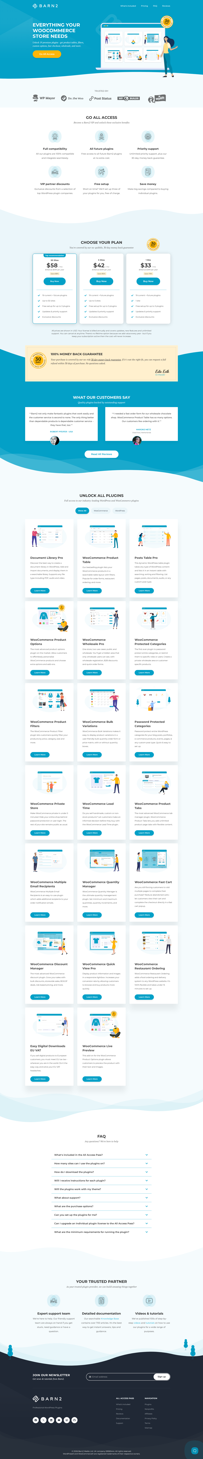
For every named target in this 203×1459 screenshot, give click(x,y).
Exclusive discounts (51, 317)
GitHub (74, 1420)
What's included (128, 6)
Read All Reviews (101, 454)
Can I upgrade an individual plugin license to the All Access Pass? (94, 1223)
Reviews (166, 6)
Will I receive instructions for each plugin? (80, 1180)
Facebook (36, 1420)
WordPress (120, 511)
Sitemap (148, 1428)
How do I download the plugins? (74, 1172)
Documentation (123, 1418)
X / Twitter (43, 1420)
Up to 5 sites (95, 301)
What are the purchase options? (73, 1206)
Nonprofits (149, 1409)
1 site (138, 301)
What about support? (67, 1197)
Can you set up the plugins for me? (75, 1214)
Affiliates (148, 1414)
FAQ (155, 6)
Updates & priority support (54, 311)
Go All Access (47, 54)
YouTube (59, 1420)
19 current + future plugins (54, 295)
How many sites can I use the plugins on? (79, 1163)
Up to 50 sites (48, 301)
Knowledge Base (110, 1318)
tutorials (150, 1323)
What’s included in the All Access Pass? (78, 1154)
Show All (82, 511)
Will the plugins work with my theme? (77, 1189)
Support (119, 1423)
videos (137, 1323)
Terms (147, 1423)
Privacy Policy (151, 1418)
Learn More (39, 591)
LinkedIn (51, 1420)
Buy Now (54, 281)
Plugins (148, 1404)
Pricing (144, 6)
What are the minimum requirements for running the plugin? (91, 1232)
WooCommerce (101, 511)
